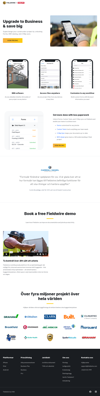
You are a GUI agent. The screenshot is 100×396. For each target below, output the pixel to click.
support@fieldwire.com (89, 366)
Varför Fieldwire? (68, 377)
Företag (65, 362)
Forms (59, 125)
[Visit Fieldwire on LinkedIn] (96, 391)
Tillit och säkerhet (48, 366)
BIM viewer (61, 137)
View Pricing (12, 40)
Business (24, 370)
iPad (4, 366)
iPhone (5, 362)
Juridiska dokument (48, 362)
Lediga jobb (66, 366)
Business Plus (25, 366)
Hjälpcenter (85, 362)
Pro (22, 373)
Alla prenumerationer (28, 362)
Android (5, 370)
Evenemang (66, 370)
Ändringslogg (66, 373)
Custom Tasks (61, 129)
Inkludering (66, 381)
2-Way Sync (61, 133)
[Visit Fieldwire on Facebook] (90, 391)
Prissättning (26, 358)
